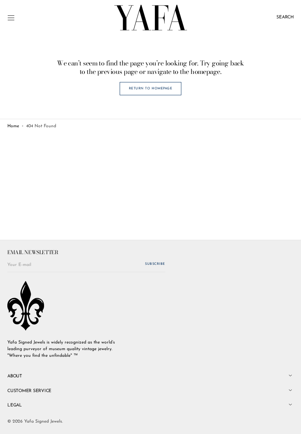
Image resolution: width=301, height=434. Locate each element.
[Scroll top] (290, 423)
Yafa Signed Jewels (43, 421)
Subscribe (155, 264)
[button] (11, 18)
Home (13, 126)
